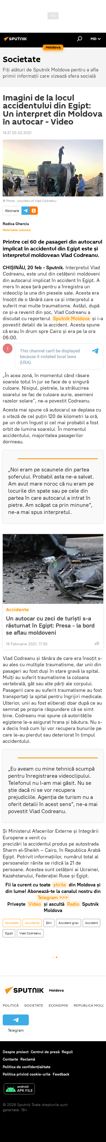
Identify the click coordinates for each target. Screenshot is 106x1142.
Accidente (17, 609)
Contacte (10, 1059)
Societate (11, 923)
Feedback (61, 1074)
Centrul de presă (45, 1051)
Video (34, 904)
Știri (49, 923)
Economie (58, 1005)
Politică (11, 1005)
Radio (73, 904)
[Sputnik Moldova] (16, 40)
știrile (59, 885)
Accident (91, 923)
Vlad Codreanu (30, 933)
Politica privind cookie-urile (27, 1074)
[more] (97, 643)
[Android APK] (19, 1089)
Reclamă (27, 1059)
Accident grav (68, 923)
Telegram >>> (53, 897)
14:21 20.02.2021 (17, 132)
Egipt (9, 933)
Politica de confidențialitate (27, 1066)
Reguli (67, 1051)
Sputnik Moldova (71, 318)
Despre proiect (16, 1051)
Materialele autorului (17, 230)
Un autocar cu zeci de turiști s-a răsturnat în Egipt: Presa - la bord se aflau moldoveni (50, 625)
